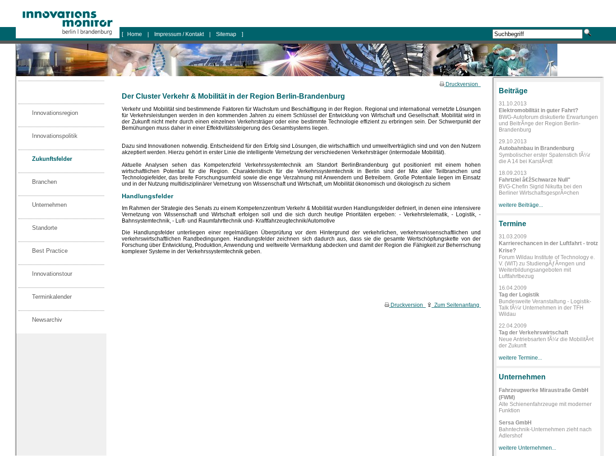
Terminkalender (52, 296)
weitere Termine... (520, 358)
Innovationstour (52, 273)
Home (135, 34)
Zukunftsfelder (52, 158)
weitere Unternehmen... (527, 448)
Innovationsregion (55, 112)
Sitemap (226, 34)
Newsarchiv (47, 319)
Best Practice (50, 250)
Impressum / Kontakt (179, 34)
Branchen (44, 181)
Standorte (44, 227)
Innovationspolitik (55, 135)
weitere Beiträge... (521, 205)
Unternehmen (49, 204)
